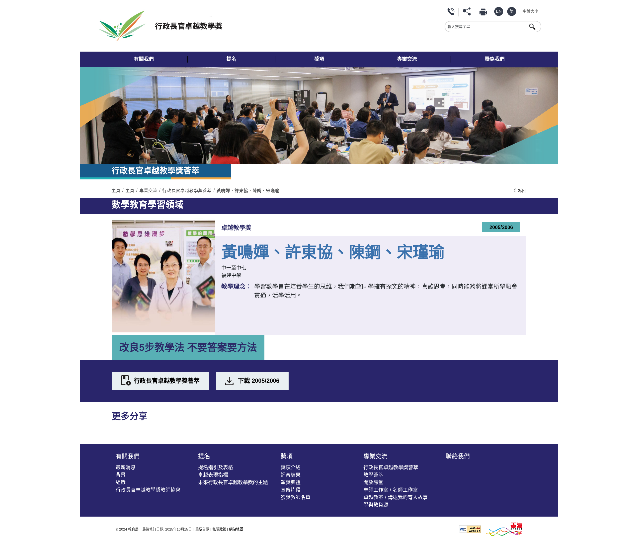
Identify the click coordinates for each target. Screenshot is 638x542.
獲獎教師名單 (296, 497)
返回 (521, 190)
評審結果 (291, 475)
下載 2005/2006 (258, 380)
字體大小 (530, 11)
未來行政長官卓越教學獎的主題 (233, 482)
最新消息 (126, 467)
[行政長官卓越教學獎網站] (209, 26)
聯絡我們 (452, 11)
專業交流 (148, 190)
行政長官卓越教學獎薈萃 (187, 190)
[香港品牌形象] (504, 529)
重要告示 (202, 529)
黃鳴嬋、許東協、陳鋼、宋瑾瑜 (248, 190)
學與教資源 (375, 505)
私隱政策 (219, 529)
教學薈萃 (373, 475)
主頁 (115, 190)
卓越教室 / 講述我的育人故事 (395, 497)
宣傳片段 (291, 490)
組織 (121, 482)
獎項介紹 (291, 467)
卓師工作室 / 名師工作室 (390, 490)
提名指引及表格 (215, 467)
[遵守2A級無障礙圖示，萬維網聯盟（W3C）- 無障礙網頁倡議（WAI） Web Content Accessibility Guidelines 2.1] (470, 529)
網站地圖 (236, 529)
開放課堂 (373, 482)
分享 (468, 11)
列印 (484, 11)
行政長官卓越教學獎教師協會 (148, 490)
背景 (121, 475)
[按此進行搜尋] (533, 26)
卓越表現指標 (213, 475)
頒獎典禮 (291, 482)
